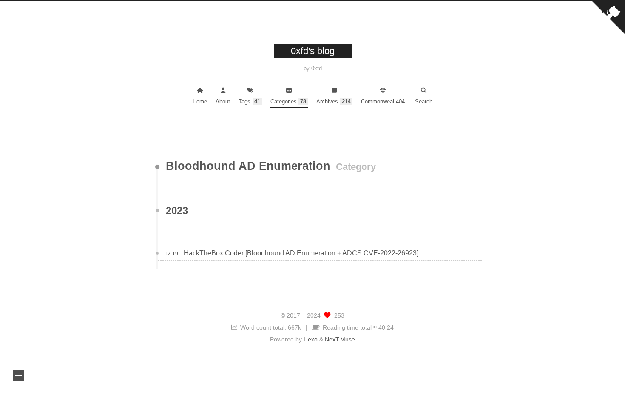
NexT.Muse (340, 339)
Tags (249, 101)
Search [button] (423, 101)
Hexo (311, 339)
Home (200, 101)
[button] (18, 375)
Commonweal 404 (383, 101)
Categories (288, 101)
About (223, 101)
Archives (333, 101)
